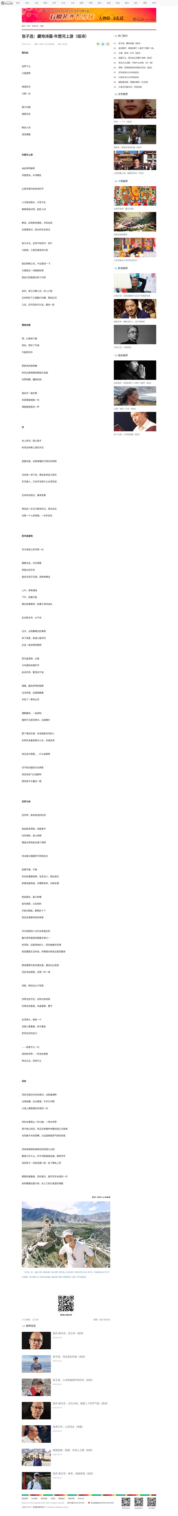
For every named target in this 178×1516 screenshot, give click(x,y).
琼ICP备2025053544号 (75, 1503)
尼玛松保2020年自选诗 (128, 72)
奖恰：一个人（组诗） (123, 121)
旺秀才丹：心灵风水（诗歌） (68, 1426)
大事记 (53, 1498)
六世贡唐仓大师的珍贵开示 (125, 260)
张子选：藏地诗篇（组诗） (130, 43)
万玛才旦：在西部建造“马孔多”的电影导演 (132, 296)
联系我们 (62, 1498)
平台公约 (81, 1498)
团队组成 (44, 1498)
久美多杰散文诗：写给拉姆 (130, 87)
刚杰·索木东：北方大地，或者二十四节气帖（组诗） (81, 1403)
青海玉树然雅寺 (120, 234)
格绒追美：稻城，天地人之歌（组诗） (73, 1450)
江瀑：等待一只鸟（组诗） (130, 53)
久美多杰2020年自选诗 (128, 77)
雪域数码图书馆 (38, 1507)
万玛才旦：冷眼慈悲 (122, 347)
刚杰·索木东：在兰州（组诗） (69, 1333)
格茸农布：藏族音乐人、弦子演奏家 (129, 321)
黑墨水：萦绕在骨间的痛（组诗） (128, 147)
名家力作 (35, 26)
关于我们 (34, 1498)
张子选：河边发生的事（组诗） (70, 1356)
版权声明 (71, 1498)
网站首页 (25, 1498)
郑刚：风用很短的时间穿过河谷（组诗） (135, 67)
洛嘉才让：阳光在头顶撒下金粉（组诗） (135, 58)
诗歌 (41, 26)
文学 (28, 26)
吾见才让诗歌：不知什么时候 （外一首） (136, 63)
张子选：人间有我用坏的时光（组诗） (73, 1380)
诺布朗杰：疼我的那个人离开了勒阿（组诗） (137, 48)
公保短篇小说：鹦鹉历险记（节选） (129, 173)
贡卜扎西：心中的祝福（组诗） (127, 434)
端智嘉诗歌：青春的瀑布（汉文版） (133, 82)
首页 (23, 26)
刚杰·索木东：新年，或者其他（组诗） (74, 1473)
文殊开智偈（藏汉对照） (124, 209)
